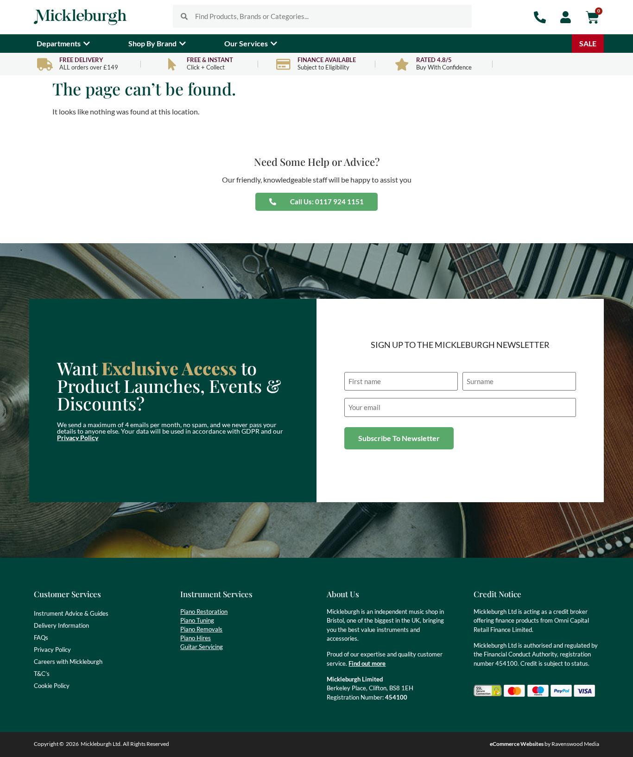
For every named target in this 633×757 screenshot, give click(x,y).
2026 (72, 743)
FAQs (41, 637)
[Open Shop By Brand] (182, 43)
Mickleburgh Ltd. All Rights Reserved (125, 743)
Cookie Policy (52, 685)
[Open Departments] (86, 43)
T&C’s (42, 673)
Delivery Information (61, 625)
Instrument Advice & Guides (71, 613)
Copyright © (49, 743)
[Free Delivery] (44, 64)
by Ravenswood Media (544, 743)
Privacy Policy (77, 438)
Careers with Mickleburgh (68, 661)
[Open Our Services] (274, 43)
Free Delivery (81, 59)
